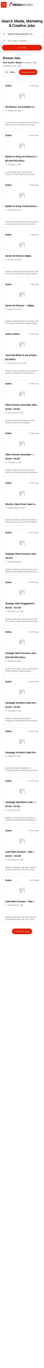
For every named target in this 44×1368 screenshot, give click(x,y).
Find (24, 47)
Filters (12, 72)
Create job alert (28, 72)
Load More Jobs (22, 931)
